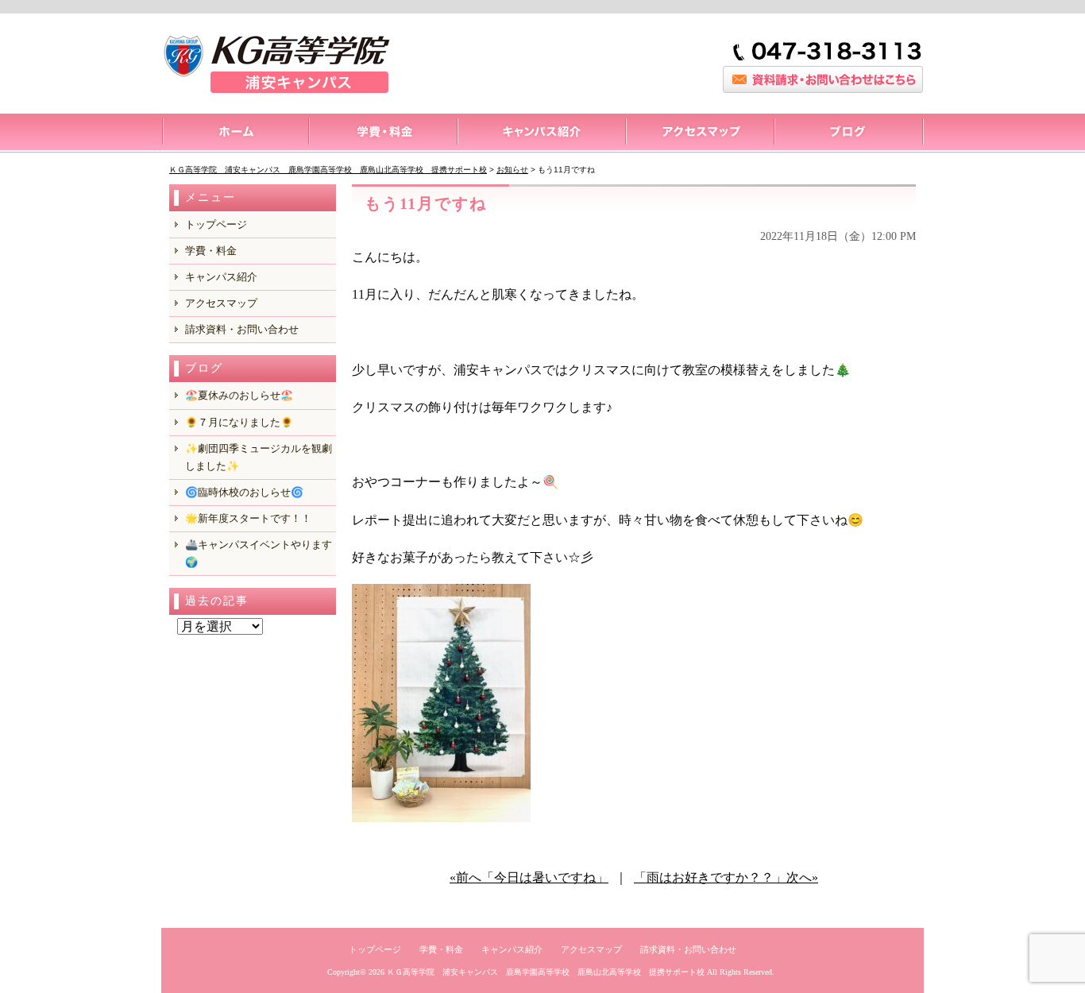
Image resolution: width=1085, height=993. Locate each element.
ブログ (849, 133)
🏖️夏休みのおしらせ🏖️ (239, 395)
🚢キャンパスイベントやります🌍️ (258, 553)
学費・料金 (211, 251)
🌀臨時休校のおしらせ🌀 (244, 492)
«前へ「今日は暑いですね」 (529, 877)
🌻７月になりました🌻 (239, 422)
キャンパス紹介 (541, 133)
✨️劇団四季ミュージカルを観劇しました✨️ (258, 457)
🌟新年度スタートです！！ (248, 518)
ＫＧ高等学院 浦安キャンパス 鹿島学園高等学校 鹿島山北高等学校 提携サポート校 (546, 972)
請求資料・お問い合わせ (242, 329)
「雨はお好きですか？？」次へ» (726, 877)
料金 (382, 133)
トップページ (234, 133)
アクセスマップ (699, 133)
